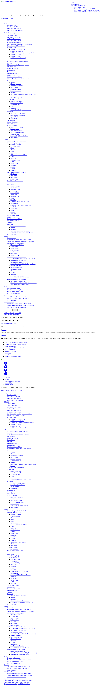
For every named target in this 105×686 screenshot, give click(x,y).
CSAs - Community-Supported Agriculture (18, 65)
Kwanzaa (12, 272)
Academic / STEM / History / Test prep (20, 205)
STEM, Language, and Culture (18, 155)
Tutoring (9, 222)
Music (12, 148)
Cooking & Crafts (15, 160)
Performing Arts (14, 196)
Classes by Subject (15, 186)
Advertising (8, 353)
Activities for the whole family (18, 58)
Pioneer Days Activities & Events (16, 46)
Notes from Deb (11, 300)
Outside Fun (10, 99)
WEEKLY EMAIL (9, 302)
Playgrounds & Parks (15, 101)
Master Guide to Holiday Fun (18, 260)
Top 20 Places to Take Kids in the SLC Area (18, 296)
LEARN (6, 182)
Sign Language (14, 203)
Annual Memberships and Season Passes (17, 61)
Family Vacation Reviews (17, 132)
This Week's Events (12, 35)
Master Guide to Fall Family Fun (15, 243)
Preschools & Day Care (13, 73)
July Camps (13, 177)
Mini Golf (13, 108)
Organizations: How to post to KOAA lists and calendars (89, 8)
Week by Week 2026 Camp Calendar (16, 172)
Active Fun (10, 111)
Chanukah (13, 270)
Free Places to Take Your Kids (15, 30)
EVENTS (6, 32)
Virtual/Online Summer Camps (15, 181)
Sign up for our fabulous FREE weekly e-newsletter (20, 305)
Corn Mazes (13, 253)
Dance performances (15, 91)
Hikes (12, 106)
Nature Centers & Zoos (16, 103)
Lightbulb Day (14, 274)
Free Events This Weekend (14, 27)
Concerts (12, 82)
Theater (12, 149)
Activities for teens (15, 56)
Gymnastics (13, 191)
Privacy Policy (8, 383)
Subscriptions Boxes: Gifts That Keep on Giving (23, 264)
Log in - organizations (10, 346)
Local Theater (14, 87)
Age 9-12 (12, 168)
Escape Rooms (11, 70)
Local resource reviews (16, 130)
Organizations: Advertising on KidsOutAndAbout (87, 11)
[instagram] (5, 373)
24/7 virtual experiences (13, 293)
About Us (7, 377)
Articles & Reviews (12, 125)
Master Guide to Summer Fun (11, 314)
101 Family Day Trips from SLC (12, 313)
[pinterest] (5, 370)
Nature (12, 156)
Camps (6, 139)
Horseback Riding (15, 193)
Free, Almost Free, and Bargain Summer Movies (19, 44)
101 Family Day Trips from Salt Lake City (18, 298)
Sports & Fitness (14, 187)
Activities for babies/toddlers (17, 49)
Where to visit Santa (15, 265)
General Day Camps (15, 144)
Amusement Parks (15, 104)
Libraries (12, 227)
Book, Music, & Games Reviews (19, 136)
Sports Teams (13, 118)
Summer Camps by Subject (14, 143)
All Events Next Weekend (14, 42)
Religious (12, 162)
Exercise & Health (15, 189)
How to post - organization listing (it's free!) (16, 342)
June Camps (13, 175)
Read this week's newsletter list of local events (19, 303)
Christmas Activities (15, 269)
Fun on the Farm (11, 66)
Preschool (13, 165)
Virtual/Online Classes (13, 215)
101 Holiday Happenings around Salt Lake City (22, 258)
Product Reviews (14, 134)
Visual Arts (13, 158)
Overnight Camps (15, 146)
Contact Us (7, 354)
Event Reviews (14, 137)
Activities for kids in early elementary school (22, 52)
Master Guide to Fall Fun (17, 245)
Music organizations (15, 84)
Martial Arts (13, 194)
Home (72, 2)
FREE (5, 23)
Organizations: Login (79, 7)
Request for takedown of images (13, 356)
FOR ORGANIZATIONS (78, 6)
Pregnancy (13, 213)
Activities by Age (11, 47)
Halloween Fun (14, 250)
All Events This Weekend (14, 39)
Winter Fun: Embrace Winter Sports (19, 284)
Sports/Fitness (14, 153)
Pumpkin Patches (14, 255)
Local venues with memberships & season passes (23, 94)
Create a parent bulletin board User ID (14, 348)
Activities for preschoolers (17, 51)
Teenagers (13, 170)
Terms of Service (9, 384)
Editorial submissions (10, 351)
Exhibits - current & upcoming (18, 226)
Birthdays (9, 63)
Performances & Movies (16, 85)
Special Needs (11, 120)
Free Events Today (12, 25)
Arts (8, 80)
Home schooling (11, 234)
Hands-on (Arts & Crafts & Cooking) (20, 201)
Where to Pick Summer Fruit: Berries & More (19, 78)
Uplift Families (11, 123)
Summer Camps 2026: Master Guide (16, 141)
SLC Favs (6, 295)
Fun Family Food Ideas (16, 127)
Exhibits (12, 96)
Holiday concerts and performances (19, 277)
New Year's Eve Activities (17, 276)
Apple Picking (14, 246)
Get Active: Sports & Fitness (17, 113)
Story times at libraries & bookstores (19, 231)
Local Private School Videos (14, 77)
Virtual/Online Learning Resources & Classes (19, 290)
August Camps (14, 179)
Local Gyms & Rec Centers (17, 115)
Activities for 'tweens (15, 54)
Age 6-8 (12, 167)
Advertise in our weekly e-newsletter (16, 307)
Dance (12, 151)
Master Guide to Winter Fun (17, 281)
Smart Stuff (10, 224)
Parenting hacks (14, 129)
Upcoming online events (13, 288)
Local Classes (10, 184)
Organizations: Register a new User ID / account (86, 10)
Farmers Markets (11, 238)
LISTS (5, 59)
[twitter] (5, 366)
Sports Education (14, 117)
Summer (6, 236)
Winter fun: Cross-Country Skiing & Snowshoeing (23, 283)
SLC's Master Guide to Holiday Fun (16, 257)
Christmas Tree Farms (16, 262)
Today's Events (11, 33)
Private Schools (11, 75)
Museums (9, 72)
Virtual (5, 286)
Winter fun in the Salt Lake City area (16, 279)
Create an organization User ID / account (15, 344)
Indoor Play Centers (12, 68)
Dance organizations (15, 89)
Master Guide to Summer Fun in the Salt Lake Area (20, 241)
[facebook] (5, 363)
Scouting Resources (12, 122)
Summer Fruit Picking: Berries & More (20, 110)
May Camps (13, 174)
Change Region (75, 4)
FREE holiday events (16, 267)
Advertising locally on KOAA (12, 381)
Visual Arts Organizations (17, 98)
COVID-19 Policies (10, 349)
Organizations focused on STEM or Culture (21, 232)
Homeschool (13, 208)
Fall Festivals (13, 251)
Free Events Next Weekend (14, 28)
